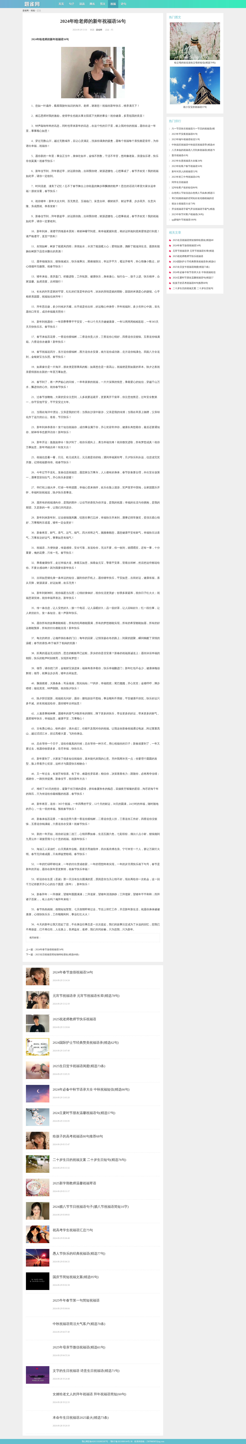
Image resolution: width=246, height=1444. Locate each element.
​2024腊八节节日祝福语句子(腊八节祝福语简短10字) (91, 1206)
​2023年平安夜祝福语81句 (184, 134)
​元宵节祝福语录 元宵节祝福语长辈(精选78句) (86, 995)
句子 (71, 4)
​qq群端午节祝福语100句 (184, 219)
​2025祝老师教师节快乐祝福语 (74, 1019)
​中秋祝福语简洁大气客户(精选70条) (79, 1324)
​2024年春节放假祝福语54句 (49, 949)
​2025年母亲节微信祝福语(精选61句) (79, 1347)
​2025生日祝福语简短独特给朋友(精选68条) (57, 954)
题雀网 (26, 10)
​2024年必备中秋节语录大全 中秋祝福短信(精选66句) (91, 1089)
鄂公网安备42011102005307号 (95, 1441)
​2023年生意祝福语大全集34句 (187, 161)
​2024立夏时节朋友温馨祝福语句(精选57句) (84, 1113)
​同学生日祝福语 (180, 182)
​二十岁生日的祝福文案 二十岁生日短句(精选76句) (89, 1160)
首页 (61, 4)
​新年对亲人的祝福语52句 (184, 171)
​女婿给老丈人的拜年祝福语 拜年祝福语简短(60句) (89, 1394)
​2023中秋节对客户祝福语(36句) (188, 214)
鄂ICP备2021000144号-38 (121, 1441)
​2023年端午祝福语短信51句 (186, 139)
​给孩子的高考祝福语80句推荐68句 (78, 1136)
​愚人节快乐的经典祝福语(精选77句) (79, 1253)
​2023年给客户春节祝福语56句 (187, 166)
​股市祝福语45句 (180, 155)
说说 (82, 4)
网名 (92, 4)
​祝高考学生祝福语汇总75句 (73, 1230)
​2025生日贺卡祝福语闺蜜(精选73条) (79, 1066)
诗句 (123, 4)
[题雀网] (33, 7)
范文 (102, 4)
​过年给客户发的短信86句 (184, 187)
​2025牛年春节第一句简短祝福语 (76, 1300)
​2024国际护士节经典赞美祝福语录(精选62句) (86, 1042)
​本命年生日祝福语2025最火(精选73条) (81, 1417)
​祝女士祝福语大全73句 (183, 203)
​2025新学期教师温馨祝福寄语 (74, 1183)
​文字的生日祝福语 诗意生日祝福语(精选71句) (86, 1371)
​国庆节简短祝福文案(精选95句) (76, 1277)
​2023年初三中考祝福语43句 (186, 177)
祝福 (113, 4)
